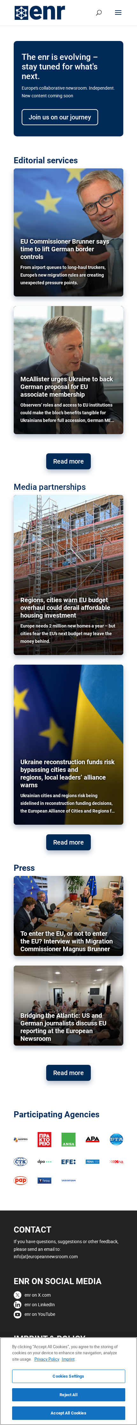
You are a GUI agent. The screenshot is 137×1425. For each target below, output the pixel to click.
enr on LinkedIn (40, 1304)
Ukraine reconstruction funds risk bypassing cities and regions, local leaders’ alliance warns (67, 773)
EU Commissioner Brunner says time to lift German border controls (64, 249)
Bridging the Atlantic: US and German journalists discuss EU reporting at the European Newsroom (63, 1027)
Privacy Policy (46, 1359)
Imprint (68, 1359)
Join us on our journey (60, 117)
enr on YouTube (40, 1314)
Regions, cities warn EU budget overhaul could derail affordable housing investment (65, 607)
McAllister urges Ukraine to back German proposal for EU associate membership (66, 386)
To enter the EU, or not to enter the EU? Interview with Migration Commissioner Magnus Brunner (66, 941)
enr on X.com (38, 1295)
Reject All (68, 1394)
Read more (68, 461)
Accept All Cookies (68, 1413)
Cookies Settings (68, 1376)
